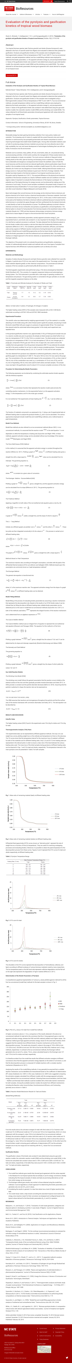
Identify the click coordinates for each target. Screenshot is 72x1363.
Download (11, 75)
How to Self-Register (58, 14)
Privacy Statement (60, 1328)
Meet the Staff (43, 1332)
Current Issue (43, 1328)
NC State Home (11, 1)
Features (46, 14)
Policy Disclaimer (44, 1339)
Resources (46, 1)
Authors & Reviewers (26, 14)
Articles (37, 14)
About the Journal (11, 14)
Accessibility (58, 1336)
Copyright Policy (59, 1332)
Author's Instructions (45, 1336)
